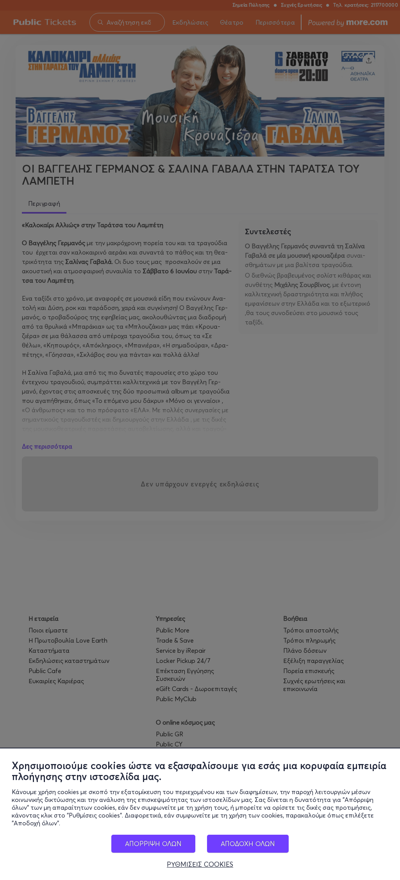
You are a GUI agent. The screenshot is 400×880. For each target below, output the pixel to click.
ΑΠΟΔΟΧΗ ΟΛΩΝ (248, 843)
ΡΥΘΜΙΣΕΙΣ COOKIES (200, 864)
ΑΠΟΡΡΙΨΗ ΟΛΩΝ (153, 843)
